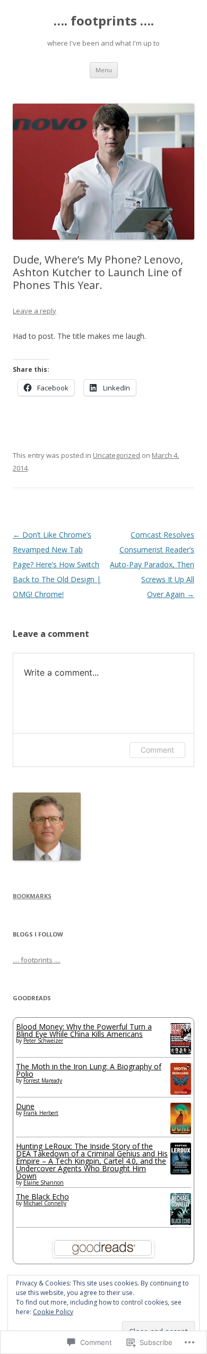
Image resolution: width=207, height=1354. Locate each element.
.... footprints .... (37, 960)
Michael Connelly (44, 1203)
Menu (104, 70)
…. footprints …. (104, 21)
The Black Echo (42, 1196)
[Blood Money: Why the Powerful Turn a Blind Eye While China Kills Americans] (180, 1051)
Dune (25, 1106)
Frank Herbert (40, 1113)
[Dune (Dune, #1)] (180, 1131)
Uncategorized (116, 455)
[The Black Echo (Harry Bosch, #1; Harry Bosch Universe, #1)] (180, 1224)
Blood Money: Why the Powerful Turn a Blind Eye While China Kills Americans (84, 1030)
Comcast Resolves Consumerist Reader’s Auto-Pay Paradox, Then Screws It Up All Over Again (152, 564)
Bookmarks (32, 896)
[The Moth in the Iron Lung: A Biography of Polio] (180, 1092)
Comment (157, 749)
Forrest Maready (42, 1080)
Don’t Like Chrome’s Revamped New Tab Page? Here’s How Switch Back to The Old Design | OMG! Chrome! (57, 564)
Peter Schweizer (43, 1040)
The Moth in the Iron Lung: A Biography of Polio (88, 1070)
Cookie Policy (53, 1311)
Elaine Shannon (43, 1182)
